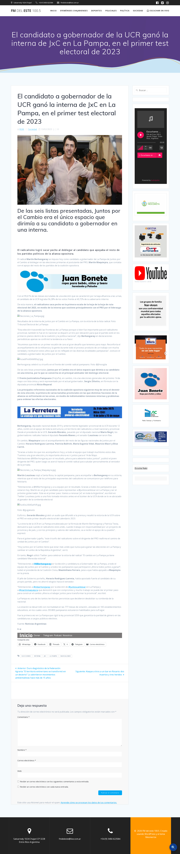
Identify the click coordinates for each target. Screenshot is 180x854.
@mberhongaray (41, 586)
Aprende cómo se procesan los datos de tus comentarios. (89, 802)
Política (124, 10)
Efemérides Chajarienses (74, 10)
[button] (159, 155)
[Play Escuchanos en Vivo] (140, 135)
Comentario (23, 717)
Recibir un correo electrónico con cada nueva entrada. (44, 786)
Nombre (21, 750)
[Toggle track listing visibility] (161, 147)
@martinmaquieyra (28, 590)
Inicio (53, 10)
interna (37, 656)
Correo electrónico (26, 760)
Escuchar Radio (141, 468)
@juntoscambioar (77, 586)
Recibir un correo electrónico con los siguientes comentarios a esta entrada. (54, 781)
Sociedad (138, 10)
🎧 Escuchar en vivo (158, 10)
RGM (21, 129)
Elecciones (26, 656)
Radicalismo (65, 656)
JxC (45, 656)
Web (19, 771)
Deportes (96, 10)
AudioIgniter (155, 180)
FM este (26, 10)
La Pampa (53, 656)
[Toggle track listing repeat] (150, 147)
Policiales (111, 10)
